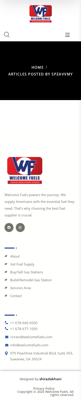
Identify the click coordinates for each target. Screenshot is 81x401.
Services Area (20, 288)
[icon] (9, 227)
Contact (16, 295)
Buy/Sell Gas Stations (26, 272)
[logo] (41, 13)
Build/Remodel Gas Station (31, 280)
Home (38, 67)
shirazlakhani (50, 379)
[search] (6, 34)
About (15, 256)
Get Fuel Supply (22, 264)
